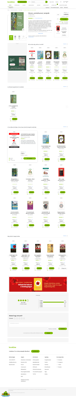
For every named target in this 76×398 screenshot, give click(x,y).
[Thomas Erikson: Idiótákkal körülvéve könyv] (48, 55)
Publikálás (63, 328)
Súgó (46, 371)
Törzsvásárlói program (55, 7)
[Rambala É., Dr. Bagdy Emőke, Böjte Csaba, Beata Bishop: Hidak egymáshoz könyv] (62, 248)
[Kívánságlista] (61, 2)
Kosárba (65, 19)
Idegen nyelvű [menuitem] (46, 5)
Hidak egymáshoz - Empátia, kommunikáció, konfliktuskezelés (63, 255)
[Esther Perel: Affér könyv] (61, 172)
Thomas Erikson (48, 64)
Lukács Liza (46, 181)
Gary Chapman (30, 214)
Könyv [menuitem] (10, 5)
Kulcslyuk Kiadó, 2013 (31, 16)
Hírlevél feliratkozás (37, 369)
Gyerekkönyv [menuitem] (17, 5)
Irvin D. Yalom (46, 214)
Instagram (60, 362)
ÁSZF (22, 376)
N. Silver (28, 137)
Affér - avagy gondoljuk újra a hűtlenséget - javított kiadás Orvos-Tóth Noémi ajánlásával (61, 179)
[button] (26, 37)
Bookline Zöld (24, 362)
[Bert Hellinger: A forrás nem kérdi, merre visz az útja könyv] (15, 205)
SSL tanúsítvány (10, 390)
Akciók (61, 7)
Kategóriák (11, 7)
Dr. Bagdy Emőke (13, 108)
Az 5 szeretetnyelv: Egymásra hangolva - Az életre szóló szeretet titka (30, 212)
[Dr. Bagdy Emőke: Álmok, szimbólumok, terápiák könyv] (17, 21)
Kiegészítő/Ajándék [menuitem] (63, 5)
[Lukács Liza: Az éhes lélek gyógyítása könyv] (46, 172)
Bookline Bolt (12, 364)
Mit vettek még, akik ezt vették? (36, 44)
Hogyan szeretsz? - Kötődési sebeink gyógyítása (61, 212)
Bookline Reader (36, 364)
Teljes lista (64, 43)
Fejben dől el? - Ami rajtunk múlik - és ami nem (25, 255)
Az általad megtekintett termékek (16, 87)
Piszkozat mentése (52, 328)
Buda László (25, 258)
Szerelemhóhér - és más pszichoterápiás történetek (45, 212)
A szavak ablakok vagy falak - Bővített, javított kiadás (40, 62)
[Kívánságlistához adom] (58, 19)
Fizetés (46, 362)
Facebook (60, 359)
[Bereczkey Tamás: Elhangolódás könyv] (56, 55)
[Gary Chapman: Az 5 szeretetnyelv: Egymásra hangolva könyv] (30, 205)
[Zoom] (23, 29)
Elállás (46, 374)
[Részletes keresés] (29, 2)
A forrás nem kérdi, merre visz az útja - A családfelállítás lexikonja (14, 212)
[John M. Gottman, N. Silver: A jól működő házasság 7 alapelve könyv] (32, 55)
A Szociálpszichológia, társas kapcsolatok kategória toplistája (22, 127)
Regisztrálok (52, 1)
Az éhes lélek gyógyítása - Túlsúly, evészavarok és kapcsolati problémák (45, 179)
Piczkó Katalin (64, 64)
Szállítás (46, 364)
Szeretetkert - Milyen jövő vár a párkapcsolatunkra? (65, 62)
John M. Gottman (31, 65)
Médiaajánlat (23, 369)
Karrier (22, 364)
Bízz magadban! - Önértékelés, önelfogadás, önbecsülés (38, 255)
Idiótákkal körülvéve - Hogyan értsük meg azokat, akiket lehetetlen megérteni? (48, 62)
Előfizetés (66, 7)
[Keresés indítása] (46, 2)
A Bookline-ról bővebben (26, 359)
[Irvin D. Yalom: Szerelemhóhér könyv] (46, 205)
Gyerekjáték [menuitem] (55, 5)
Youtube (60, 367)
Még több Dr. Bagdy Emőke (14, 236)
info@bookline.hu (12, 362)
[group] (11, 37)
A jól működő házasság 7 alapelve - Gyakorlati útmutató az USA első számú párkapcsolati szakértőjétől (32, 62)
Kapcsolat (47, 369)
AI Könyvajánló (23, 1)
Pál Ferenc (13, 257)
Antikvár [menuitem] (38, 5)
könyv (32, 47)
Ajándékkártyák (36, 362)
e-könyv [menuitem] (24, 5)
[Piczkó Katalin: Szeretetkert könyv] (65, 55)
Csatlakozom (35, 351)
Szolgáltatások (48, 359)
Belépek (57, 1)
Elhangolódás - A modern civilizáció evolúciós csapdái (56, 62)
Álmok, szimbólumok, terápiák (13, 106)
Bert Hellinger (14, 214)
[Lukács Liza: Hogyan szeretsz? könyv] (61, 205)
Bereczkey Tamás (56, 65)
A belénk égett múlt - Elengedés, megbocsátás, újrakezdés (13, 255)
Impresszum (23, 367)
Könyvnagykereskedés (25, 371)
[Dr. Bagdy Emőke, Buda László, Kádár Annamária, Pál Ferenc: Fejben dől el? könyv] (25, 248)
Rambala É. (62, 257)
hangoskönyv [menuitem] (31, 5)
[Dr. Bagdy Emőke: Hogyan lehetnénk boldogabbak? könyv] (50, 248)
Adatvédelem (23, 374)
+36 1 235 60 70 (12, 359)
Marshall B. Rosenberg (40, 65)
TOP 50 (34, 374)
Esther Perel (61, 181)
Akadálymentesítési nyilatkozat (25, 380)
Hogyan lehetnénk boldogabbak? (50, 255)
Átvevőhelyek (47, 367)
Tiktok (59, 364)
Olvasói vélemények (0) (38, 18)
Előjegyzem (64, 268)
